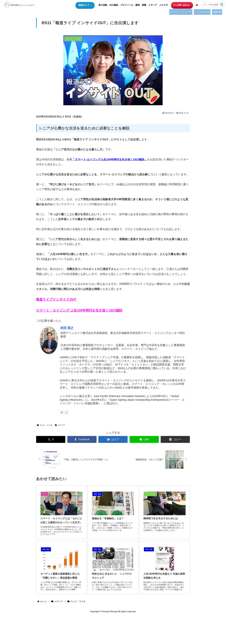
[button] (221, 4)
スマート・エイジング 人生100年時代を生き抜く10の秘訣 (79, 310)
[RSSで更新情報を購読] (67, 412)
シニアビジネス (202, 12)
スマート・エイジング (181, 12)
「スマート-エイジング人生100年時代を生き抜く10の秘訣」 (109, 159)
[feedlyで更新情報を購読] (62, 412)
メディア (61, 425)
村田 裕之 (67, 327)
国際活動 (217, 12)
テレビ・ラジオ (46, 425)
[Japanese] (197, 5)
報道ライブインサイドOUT (56, 299)
